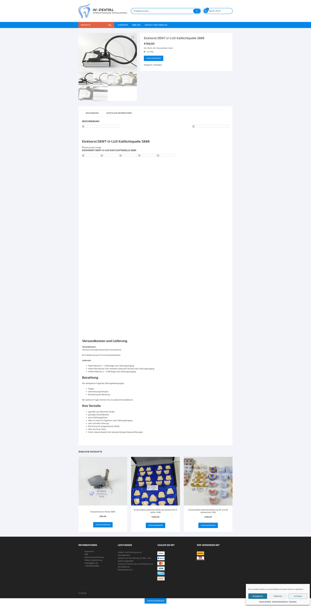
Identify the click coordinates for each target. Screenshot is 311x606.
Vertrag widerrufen (155, 601)
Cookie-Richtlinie (265, 601)
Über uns (136, 25)
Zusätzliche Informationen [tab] (119, 113)
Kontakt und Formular (156, 25)
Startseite (123, 25)
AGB (86, 554)
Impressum (293, 601)
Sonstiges (157, 65)
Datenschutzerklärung (280, 601)
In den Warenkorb (153, 58)
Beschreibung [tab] (92, 113)
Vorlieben (298, 596)
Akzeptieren (257, 596)
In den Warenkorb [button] (103, 525)
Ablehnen (278, 596)
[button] (132, 37)
